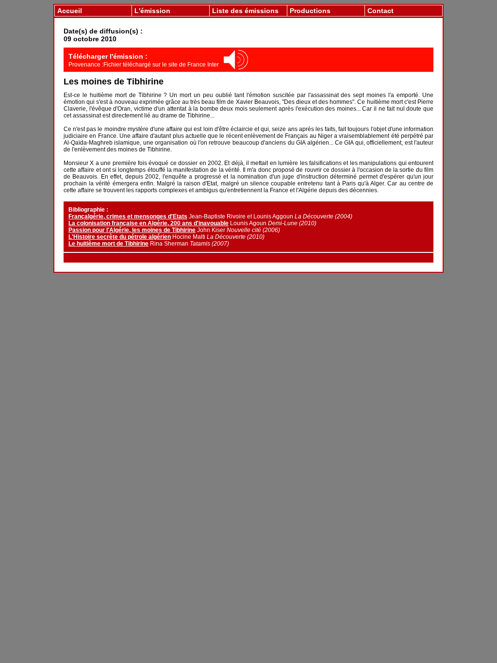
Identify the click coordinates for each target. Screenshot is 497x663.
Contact (380, 11)
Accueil (69, 11)
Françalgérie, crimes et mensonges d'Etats (127, 216)
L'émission (152, 11)
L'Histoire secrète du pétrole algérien (119, 236)
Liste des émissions (245, 11)
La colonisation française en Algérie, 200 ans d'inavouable (148, 223)
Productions (310, 11)
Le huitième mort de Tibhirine (108, 243)
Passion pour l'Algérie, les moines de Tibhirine (132, 230)
